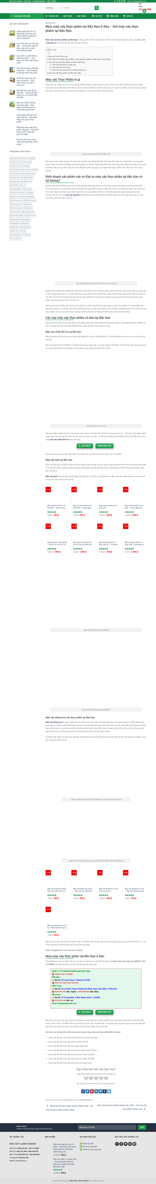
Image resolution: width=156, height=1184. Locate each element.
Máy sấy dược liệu (27, 177)
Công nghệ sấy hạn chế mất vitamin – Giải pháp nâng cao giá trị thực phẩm (27, 118)
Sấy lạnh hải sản (15, 204)
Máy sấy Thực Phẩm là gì (58, 56)
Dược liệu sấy (14, 166)
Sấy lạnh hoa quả (29, 200)
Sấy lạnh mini (27, 204)
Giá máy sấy (25, 166)
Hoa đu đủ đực (15, 173)
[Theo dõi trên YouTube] (124, 1)
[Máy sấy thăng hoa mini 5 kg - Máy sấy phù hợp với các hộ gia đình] (57, 913)
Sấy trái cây (14, 231)
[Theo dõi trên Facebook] (115, 1)
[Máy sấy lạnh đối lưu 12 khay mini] (109, 493)
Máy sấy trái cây (26, 181)
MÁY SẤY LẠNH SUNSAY (79, 1181)
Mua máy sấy (14, 177)
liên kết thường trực (86, 1100)
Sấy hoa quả (27, 189)
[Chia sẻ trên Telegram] (109, 1091)
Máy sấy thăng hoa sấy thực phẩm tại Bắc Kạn (69, 70)
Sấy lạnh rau (28, 208)
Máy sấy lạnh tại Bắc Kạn (61, 67)
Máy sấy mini (14, 181)
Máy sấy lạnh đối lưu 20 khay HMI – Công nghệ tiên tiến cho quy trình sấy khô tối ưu (83, 507)
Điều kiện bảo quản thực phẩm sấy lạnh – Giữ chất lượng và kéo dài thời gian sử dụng (27, 130)
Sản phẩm (81, 16)
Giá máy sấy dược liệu (17, 170)
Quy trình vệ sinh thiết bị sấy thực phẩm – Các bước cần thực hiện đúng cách (27, 59)
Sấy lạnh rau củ (15, 212)
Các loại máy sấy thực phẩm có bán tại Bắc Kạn (67, 62)
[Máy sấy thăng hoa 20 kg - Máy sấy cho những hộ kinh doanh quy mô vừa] (83, 876)
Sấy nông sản (25, 219)
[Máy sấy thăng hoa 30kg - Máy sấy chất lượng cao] (57, 876)
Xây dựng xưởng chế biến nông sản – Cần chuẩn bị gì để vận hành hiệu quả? (27, 70)
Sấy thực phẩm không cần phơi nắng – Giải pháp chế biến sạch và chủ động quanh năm (26, 106)
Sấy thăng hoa (14, 223)
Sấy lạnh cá (14, 196)
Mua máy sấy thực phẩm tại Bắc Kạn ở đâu (65, 73)
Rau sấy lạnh (14, 185)
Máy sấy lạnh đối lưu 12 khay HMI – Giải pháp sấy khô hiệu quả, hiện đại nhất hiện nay (134, 543)
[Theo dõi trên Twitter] (119, 1)
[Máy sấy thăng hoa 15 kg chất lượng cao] (109, 876)
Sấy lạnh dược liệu (16, 200)
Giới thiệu (67, 16)
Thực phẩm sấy (15, 235)
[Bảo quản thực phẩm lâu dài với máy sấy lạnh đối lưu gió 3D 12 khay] (83, 529)
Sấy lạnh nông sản (16, 208)
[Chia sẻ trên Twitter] (88, 1091)
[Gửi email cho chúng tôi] (122, 1)
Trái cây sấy (26, 235)
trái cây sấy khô (73, 195)
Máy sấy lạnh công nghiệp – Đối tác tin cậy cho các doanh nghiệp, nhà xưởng (57, 543)
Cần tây (19, 162)
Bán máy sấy (14, 158)
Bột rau (23, 158)
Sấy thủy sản (14, 227)
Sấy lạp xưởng (14, 219)
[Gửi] (97, 8)
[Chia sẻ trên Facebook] (83, 1091)
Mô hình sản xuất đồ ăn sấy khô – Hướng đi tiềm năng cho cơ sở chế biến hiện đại (27, 93)
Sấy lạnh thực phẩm (16, 215)
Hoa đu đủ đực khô (28, 173)
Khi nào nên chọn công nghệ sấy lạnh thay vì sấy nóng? (27, 141)
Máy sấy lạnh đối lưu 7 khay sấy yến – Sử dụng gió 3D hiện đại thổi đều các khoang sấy (108, 543)
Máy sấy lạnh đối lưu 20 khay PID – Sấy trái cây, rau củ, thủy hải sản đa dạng (56, 507)
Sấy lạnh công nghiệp (26, 196)
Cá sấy (12, 162)
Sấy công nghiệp (15, 189)
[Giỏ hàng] (144, 11)
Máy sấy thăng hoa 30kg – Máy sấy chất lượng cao (57, 890)
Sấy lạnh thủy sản (27, 212)
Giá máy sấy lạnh (31, 170)
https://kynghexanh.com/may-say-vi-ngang (64, 950)
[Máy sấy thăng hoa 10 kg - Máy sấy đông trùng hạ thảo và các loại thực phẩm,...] (135, 876)
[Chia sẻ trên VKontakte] (96, 1091)
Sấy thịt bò (24, 223)
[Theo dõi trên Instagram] (117, 1)
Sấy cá (23, 185)
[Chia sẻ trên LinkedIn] (100, 1091)
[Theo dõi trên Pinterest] (134, 1144)
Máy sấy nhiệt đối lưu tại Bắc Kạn (64, 65)
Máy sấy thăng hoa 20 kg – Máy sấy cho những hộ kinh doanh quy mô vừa (82, 890)
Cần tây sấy (27, 162)
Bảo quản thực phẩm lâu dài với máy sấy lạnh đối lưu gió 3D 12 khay (82, 543)
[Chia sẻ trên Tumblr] (105, 1091)
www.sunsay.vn (21, 1161)
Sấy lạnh (30, 193)
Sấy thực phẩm (25, 227)
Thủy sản (23, 231)
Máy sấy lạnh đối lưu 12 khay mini (108, 507)
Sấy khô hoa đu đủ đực (17, 193)
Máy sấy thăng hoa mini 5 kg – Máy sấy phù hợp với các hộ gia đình (57, 926)
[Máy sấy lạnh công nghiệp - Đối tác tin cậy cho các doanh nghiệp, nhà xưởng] (57, 529)
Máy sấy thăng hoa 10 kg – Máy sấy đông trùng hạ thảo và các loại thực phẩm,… (134, 890)
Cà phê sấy (30, 158)
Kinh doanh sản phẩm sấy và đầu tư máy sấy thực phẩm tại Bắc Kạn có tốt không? (80, 59)
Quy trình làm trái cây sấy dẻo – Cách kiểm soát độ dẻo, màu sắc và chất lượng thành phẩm (27, 46)
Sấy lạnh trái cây (30, 215)
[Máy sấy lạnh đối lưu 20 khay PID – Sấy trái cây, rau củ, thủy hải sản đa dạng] (57, 493)
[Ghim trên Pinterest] (92, 1091)
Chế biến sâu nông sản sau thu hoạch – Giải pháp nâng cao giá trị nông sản (26, 81)
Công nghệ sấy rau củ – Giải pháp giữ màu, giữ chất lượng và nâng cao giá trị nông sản (27, 34)
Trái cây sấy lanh (15, 238)
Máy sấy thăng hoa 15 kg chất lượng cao (108, 890)
